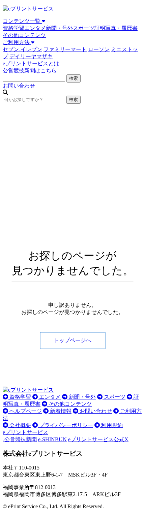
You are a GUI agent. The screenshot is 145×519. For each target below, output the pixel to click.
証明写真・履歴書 (116, 28)
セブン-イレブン (22, 49)
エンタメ (35, 28)
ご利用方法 (17, 42)
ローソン (99, 49)
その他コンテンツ (24, 35)
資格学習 (13, 28)
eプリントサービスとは (31, 63)
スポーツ (83, 28)
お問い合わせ (19, 86)
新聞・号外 (59, 28)
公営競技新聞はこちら (30, 70)
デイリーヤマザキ (31, 56)
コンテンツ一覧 (22, 21)
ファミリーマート (65, 49)
